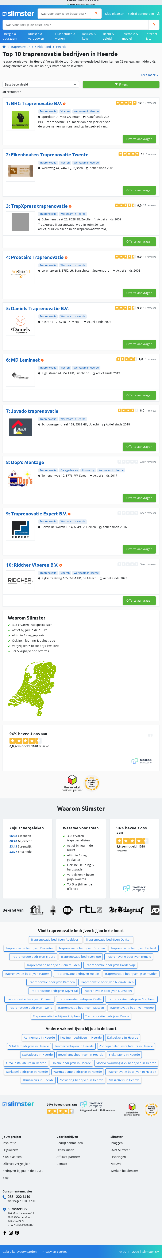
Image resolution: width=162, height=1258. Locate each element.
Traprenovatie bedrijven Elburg (33, 957)
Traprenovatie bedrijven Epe (81, 957)
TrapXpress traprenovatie (39, 206)
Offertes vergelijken (16, 1164)
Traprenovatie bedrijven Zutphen (56, 1016)
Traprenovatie (20, 47)
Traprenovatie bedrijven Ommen (29, 999)
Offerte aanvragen (139, 139)
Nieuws (116, 1164)
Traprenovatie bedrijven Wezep (131, 1008)
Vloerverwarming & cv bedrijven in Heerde (126, 1063)
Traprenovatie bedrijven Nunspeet (107, 991)
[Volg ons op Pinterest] (17, 1233)
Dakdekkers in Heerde (122, 1037)
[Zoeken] (96, 14)
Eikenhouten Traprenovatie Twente (50, 154)
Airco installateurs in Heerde (26, 1063)
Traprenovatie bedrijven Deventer (29, 948)
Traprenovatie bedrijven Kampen (51, 982)
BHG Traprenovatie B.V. (36, 103)
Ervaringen (118, 1157)
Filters (123, 84)
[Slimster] (6, 47)
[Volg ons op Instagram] (11, 1233)
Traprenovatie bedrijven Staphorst (131, 999)
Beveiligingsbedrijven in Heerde (80, 1055)
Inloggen (117, 1143)
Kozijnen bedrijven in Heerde (81, 1037)
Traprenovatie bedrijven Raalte (80, 999)
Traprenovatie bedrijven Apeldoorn (55, 939)
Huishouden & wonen (65, 36)
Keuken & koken (89, 36)
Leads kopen (65, 1150)
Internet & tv (151, 36)
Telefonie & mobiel (130, 36)
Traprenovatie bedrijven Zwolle (107, 1016)
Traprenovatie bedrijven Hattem (27, 974)
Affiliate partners (69, 1157)
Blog (6, 1178)
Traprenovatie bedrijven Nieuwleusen (107, 982)
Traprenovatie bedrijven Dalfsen (108, 939)
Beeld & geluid (108, 36)
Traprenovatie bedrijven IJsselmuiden (131, 974)
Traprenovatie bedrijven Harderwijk (110, 965)
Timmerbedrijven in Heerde (74, 1046)
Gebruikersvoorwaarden (20, 1252)
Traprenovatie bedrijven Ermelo (128, 957)
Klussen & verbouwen (36, 36)
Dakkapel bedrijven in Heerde (27, 1072)
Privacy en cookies (54, 1252)
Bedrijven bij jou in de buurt (23, 1171)
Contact (62, 1164)
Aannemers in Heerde (39, 1037)
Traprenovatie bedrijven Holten (77, 974)
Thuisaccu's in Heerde (38, 1080)
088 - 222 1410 (19, 1196)
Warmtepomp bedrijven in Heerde (77, 1072)
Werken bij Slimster (124, 1171)
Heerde (61, 47)
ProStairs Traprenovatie (37, 257)
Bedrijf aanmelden (141, 14)
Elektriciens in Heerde (124, 1055)
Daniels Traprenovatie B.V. (40, 308)
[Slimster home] (18, 13)
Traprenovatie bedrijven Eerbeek (134, 948)
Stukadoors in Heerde (37, 1055)
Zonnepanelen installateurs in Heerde (126, 1046)
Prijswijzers (11, 1150)
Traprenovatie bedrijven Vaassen (81, 1008)
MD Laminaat (25, 360)
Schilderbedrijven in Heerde (29, 1046)
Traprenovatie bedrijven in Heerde (131, 1072)
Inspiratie (9, 1143)
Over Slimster (120, 1150)
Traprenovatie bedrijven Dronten (82, 948)
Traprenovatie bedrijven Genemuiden (53, 965)
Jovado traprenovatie (34, 411)
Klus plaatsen (114, 14)
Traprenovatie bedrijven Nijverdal (54, 991)
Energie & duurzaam (10, 36)
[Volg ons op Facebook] (5, 1233)
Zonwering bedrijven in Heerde (81, 1080)
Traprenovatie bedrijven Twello (30, 1008)
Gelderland (43, 47)
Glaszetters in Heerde (124, 1080)
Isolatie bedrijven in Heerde (71, 1063)
